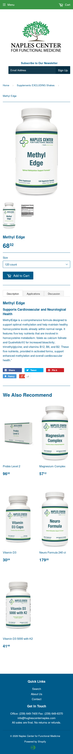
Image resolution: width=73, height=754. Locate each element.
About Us (36, 694)
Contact (36, 699)
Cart (67, 5)
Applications (33, 293)
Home (6, 85)
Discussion (54, 293)
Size (5, 257)
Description (13, 293)
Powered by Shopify (35, 741)
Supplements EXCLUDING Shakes (36, 85)
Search (36, 689)
